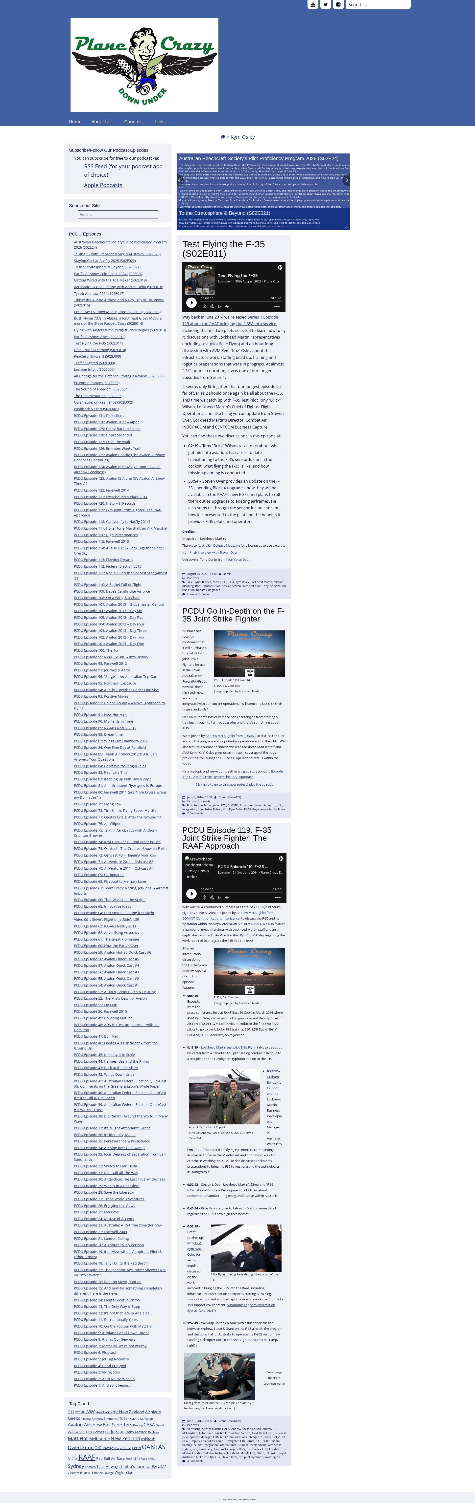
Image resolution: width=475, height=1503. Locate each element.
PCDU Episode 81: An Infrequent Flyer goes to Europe (118, 785)
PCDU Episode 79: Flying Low (97, 804)
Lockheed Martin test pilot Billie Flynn (228, 1047)
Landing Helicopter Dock (229, 1449)
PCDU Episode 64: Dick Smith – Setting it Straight (114, 912)
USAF (162, 1466)
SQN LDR (214, 1457)
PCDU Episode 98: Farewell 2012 (100, 663)
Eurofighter (231, 1441)
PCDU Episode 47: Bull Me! (96, 1036)
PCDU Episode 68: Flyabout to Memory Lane (110, 881)
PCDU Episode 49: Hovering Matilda (103, 1018)
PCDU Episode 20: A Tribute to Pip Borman (109, 1245)
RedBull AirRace (136, 1458)
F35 (107, 1432)
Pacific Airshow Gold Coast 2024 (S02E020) (108, 273)
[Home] (222, 136)
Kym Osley (242, 582)
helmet (197, 1445)
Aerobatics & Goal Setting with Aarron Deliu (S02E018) (118, 286)
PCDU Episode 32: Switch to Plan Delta (105, 1166)
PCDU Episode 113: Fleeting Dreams (103, 559)
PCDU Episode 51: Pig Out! (95, 1005)
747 (77, 1412)
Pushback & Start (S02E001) (96, 409)
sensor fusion (212, 586)
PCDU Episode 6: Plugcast (95, 1352)
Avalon (148, 1418)
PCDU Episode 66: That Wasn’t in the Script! (110, 899)
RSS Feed (95, 166)
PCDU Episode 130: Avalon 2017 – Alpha (107, 422)
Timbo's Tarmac (135, 1466)
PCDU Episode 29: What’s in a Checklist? (107, 1185)
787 (83, 1412)
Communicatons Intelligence (258, 805)
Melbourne (99, 1438)
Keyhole (153, 1432)
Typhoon (257, 1457)
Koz (225, 809)
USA (153, 1466)
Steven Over (240, 586)
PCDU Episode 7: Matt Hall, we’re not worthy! (110, 1346)
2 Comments (195, 813)
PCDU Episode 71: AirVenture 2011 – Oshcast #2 (113, 861)
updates (201, 590)
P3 (267, 1453)
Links (160, 122)
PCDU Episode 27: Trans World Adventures (109, 1199)
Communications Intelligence (218, 918)
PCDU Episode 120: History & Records (105, 503)
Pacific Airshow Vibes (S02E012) (99, 336)
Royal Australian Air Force (268, 809)
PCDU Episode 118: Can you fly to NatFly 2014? (112, 521)
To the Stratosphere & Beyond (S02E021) (224, 213)
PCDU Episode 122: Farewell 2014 (101, 490)
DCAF (185, 1441)
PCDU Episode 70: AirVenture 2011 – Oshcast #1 (113, 868)
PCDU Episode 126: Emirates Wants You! (107, 448)
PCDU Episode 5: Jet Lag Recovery (101, 1359)
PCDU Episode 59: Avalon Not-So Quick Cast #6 (112, 952)
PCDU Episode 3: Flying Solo (97, 1372)
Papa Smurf (123, 1448)
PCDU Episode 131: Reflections (99, 415)
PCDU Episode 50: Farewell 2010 (100, 1011)
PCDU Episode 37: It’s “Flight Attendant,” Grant (112, 1128)
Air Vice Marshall (212, 1429)
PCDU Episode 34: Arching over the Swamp (109, 1147)
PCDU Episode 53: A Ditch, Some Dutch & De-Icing (115, 991)
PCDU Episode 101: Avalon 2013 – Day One (109, 643)
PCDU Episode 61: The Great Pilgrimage (106, 939)
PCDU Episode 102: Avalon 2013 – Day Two (109, 637)
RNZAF (152, 1458)
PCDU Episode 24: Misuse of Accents (104, 1218)
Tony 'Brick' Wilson (274, 586)
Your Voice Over (238, 559)
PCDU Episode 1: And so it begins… (103, 1385)
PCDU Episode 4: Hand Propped (100, 1365)
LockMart (233, 1453)
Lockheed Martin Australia (209, 1453)
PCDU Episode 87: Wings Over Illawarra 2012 (111, 741)
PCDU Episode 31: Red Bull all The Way (106, 1172)
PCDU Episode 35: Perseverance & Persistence (112, 1141)
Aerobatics (104, 1412)
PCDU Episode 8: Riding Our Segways (104, 1339)
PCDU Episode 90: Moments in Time (103, 721)
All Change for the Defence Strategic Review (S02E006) (119, 376)
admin (227, 574)
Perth (136, 1447)
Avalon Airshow (85, 1424)
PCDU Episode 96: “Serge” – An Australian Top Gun (115, 676)
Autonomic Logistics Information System (224, 1433)
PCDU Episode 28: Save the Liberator (104, 1192)
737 (71, 1411)
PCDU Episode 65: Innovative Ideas (102, 906)
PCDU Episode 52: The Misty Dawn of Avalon (110, 998)
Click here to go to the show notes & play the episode (234, 784)
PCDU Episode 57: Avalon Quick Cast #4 (106, 965)
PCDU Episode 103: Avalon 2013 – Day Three (110, 630)
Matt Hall (78, 1438)
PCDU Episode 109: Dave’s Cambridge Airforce (112, 591)
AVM (223, 805)
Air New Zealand (128, 1412)
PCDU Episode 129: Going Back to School (107, 428)
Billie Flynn (194, 582)
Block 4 (206, 582)
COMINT (249, 735)
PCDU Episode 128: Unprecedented (103, 435)
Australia (136, 1418)
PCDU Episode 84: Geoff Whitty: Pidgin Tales (110, 766)
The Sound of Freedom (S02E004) (101, 389)
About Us (101, 122)
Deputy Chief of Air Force (207, 1441)
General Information (200, 801)
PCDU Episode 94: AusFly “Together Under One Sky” (116, 689)
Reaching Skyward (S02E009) (97, 356)
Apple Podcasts (103, 185)
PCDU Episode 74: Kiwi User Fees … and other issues (117, 841)
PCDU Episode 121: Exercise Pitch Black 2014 (110, 496)
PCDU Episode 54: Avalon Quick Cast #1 (106, 985)
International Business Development (242, 1445)
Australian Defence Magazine (219, 545)
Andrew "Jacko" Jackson (246, 1429)
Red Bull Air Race (110, 1458)
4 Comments (195, 1461)
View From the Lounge (98, 1473)
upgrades (214, 590)
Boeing (138, 1425)
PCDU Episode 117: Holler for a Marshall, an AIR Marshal (120, 528)
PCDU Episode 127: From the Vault (102, 441)
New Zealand (125, 1438)
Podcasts (193, 578)
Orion (260, 1453)
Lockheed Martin (261, 582)
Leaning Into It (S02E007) (94, 369)
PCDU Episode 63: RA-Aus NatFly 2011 (105, 926)
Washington (272, 1457)
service (226, 586)
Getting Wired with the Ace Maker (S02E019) (110, 280)
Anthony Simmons (104, 1419)
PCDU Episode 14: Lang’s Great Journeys (107, 1300)
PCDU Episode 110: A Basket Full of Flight (108, 584)
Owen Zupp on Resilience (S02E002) (103, 402)
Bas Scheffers (117, 1424)
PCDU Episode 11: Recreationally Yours (106, 1319)
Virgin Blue (124, 1472)
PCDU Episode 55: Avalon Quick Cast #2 (106, 978)
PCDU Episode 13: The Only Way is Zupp (107, 1306)
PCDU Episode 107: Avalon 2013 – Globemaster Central (119, 604)
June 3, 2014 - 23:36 (199, 1421)
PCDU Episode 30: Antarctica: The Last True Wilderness (119, 1179)
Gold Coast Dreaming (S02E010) (100, 349)
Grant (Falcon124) (230, 797)
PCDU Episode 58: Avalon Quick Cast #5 (106, 959)
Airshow (86, 1418)
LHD (265, 1449)
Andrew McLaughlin (220, 735)
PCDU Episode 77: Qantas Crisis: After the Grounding (118, 817)
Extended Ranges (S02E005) (96, 382)
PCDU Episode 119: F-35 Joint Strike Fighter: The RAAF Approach (227, 838)
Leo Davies (254, 1449)
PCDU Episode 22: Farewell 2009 (100, 1231)
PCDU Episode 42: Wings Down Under (105, 1074)
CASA (149, 1424)
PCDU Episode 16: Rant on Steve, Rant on (108, 1281)
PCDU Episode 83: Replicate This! (101, 772)
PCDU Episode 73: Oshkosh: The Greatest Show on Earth (120, 848)
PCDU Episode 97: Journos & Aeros (102, 670)
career (216, 582)
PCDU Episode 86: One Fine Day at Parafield (110, 747)
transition (188, 590)
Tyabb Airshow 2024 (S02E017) (99, 293)
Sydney (76, 1466)
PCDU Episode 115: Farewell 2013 (101, 541)
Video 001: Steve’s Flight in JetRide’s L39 (106, 919)
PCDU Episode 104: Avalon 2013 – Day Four (109, 624)
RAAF (86, 1457)
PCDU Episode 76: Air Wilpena (98, 823)
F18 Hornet (95, 1432)
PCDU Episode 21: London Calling (101, 1238)
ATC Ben (123, 1418)
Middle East (247, 1453)
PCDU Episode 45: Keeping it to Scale (104, 1054)
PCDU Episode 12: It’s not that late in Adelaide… (113, 1313)
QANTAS (154, 1446)
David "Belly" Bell (274, 1437)
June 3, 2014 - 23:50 (199, 797)
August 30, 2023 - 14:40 (201, 574)
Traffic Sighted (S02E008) (94, 363)
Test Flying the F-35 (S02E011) (98, 343)
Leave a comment (198, 594)
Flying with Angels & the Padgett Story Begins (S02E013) (120, 330)
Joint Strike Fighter (209, 809)
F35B (265, 1441)
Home (75, 122)
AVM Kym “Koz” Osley (195, 1248)
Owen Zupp (81, 1447)
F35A (231, 582)
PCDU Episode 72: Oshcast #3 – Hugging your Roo (115, 855)
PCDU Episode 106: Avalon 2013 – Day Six (108, 610)
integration (189, 809)
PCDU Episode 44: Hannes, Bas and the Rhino (111, 1061)
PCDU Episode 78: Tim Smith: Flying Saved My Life (115, 810)
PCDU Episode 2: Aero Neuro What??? (104, 1378)
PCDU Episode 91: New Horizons (100, 714)
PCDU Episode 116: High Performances (106, 535)
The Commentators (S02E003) (98, 395)
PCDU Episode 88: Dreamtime (98, 734)
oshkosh (148, 1438)
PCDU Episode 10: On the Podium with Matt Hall (113, 1326)
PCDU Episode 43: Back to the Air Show (106, 1067)
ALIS (189, 805)
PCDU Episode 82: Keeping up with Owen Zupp (113, 779)
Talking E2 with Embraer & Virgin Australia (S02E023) (117, 254)
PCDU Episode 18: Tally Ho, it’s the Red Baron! (111, 1263)
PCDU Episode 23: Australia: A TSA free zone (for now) (118, 1225)
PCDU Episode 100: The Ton (96, 650)
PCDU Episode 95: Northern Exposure (105, 683)
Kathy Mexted (136, 1432)
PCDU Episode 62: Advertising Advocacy (106, 932)
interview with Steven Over (218, 552)
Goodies (133, 122)
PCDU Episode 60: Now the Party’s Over (106, 945)
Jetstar (117, 1432)
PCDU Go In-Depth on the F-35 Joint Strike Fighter (233, 614)
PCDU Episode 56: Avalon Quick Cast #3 (106, 972)
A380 (90, 1412)
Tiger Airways (107, 1466)
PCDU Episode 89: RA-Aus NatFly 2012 (105, 728)
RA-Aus (73, 1459)
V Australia (75, 1473)
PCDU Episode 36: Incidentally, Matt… (105, 1134)
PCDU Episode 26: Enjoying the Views (104, 1205)
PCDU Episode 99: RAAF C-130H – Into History (111, 657)
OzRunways (105, 1447)
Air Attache (193, 1429)
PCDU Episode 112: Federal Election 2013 (108, 566)
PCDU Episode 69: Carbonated (99, 874)
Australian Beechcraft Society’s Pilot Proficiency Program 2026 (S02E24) (259, 158)
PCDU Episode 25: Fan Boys (96, 1212)
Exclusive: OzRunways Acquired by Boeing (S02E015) (117, 311)
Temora (90, 1467)
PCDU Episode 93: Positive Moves (101, 696)
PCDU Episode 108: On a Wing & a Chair (107, 597)
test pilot (255, 586)
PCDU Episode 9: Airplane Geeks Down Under (111, 1333)
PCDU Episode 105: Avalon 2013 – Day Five (108, 617)
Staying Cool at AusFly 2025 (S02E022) (105, 260)
